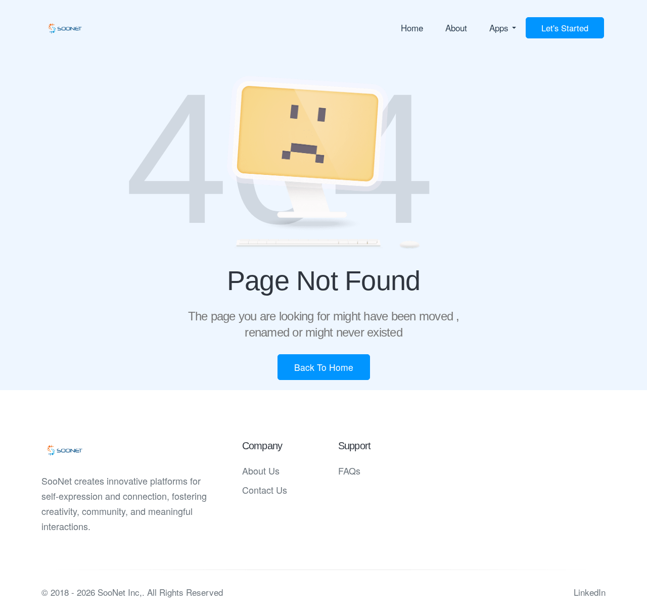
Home (412, 27)
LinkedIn (590, 592)
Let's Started (564, 28)
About (456, 27)
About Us (261, 470)
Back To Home (323, 367)
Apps (499, 27)
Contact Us (264, 489)
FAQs (349, 470)
